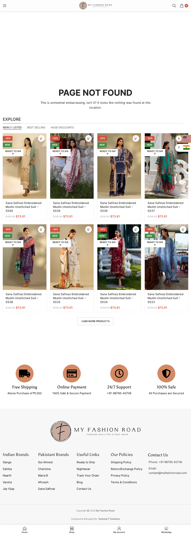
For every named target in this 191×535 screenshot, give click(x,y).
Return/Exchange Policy (126, 469)
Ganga (7, 462)
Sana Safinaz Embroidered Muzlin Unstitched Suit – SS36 (23, 298)
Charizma (44, 469)
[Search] (174, 5)
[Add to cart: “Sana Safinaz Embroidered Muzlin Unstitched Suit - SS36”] (41, 229)
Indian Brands (16, 454)
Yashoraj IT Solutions (109, 518)
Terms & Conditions (124, 482)
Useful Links (88, 454)
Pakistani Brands (53, 454)
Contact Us (84, 489)
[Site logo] (95, 5)
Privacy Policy (120, 475)
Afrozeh (43, 482)
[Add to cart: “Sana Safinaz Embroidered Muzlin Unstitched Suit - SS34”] (136, 229)
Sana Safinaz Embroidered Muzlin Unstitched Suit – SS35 (71, 298)
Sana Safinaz (46, 489)
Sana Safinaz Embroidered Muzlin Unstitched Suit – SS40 (23, 207)
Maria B (43, 475)
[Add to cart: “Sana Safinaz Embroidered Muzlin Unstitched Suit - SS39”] (88, 138)
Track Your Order (88, 475)
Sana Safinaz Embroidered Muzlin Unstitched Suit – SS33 (165, 298)
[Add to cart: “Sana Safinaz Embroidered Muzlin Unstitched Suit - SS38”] (136, 138)
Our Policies (122, 454)
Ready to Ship (86, 462)
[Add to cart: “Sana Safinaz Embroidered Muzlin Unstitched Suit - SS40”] (41, 138)
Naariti (7, 475)
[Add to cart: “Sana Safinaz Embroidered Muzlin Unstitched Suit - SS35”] (88, 229)
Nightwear (83, 469)
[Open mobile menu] (4, 5)
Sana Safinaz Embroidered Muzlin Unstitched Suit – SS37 (165, 207)
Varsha (7, 482)
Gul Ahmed (45, 462)
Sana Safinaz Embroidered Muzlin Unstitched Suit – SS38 (118, 207)
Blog (80, 482)
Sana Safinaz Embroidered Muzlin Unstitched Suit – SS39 (71, 207)
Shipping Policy (121, 462)
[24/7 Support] (119, 373)
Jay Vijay (8, 489)
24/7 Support (119, 387)
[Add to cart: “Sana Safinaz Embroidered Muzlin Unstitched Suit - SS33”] (183, 229)
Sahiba (7, 469)
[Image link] (95, 431)
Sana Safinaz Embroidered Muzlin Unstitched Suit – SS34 (118, 298)
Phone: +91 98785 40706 (165, 462)
